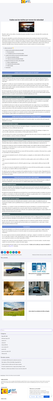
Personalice (33, 396)
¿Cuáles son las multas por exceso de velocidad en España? (17, 55)
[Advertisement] (26, 11)
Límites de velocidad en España (13, 57)
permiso (3, 349)
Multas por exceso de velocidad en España (15, 58)
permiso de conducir (5, 351)
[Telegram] (16, 252)
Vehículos (3, 353)
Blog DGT (3, 336)
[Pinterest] (8, 252)
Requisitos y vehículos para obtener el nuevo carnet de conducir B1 (14, 368)
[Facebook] (2, 252)
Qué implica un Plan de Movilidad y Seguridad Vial (11, 362)
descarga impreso (5, 338)
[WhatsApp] (10, 252)
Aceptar (46, 396)
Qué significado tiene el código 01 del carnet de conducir (12, 254)
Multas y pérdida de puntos (12, 62)
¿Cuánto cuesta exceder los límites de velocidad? (14, 50)
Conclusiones (8, 67)
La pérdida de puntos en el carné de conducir (15, 53)
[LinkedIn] (13, 252)
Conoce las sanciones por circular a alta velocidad (15, 60)
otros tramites (4, 347)
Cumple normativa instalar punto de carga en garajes (12, 364)
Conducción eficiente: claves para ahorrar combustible (41, 254)
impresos (3, 340)
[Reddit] (19, 252)
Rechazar (40, 396)
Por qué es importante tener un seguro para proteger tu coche (13, 366)
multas (3, 342)
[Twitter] (5, 252)
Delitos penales (10, 65)
